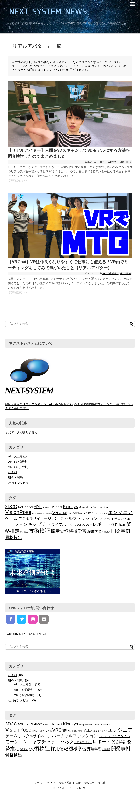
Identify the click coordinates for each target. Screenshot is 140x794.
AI (31, 507)
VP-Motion (47, 513)
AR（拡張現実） (19, 461)
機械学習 (77, 531)
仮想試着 (118, 524)
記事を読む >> (18, 180)
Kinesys (70, 506)
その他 (12, 472)
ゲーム (11, 518)
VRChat (59, 512)
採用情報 (59, 531)
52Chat (24, 507)
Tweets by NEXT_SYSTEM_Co (25, 633)
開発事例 (120, 531)
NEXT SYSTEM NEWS (67, 11)
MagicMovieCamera (90, 507)
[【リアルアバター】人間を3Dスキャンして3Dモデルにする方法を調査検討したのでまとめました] (70, 145)
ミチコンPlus (120, 518)
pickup (106, 507)
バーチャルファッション (75, 518)
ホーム (38, 782)
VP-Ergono (37, 513)
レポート (102, 524)
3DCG (11, 506)
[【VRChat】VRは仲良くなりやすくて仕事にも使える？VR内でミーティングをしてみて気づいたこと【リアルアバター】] (70, 257)
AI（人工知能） (18, 456)
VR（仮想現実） (110, 162)
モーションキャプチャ (28, 524)
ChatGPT (47, 507)
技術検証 (39, 531)
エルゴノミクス (100, 513)
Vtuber (88, 513)
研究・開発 (125, 162)
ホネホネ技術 (105, 519)
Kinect (57, 507)
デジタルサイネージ (34, 518)
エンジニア (120, 512)
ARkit (38, 507)
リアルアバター (83, 524)
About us (50, 782)
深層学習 (94, 531)
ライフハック (62, 524)
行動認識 (106, 532)
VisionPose (18, 512)
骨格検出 (13, 537)
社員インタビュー (20, 482)
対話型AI (24, 532)
